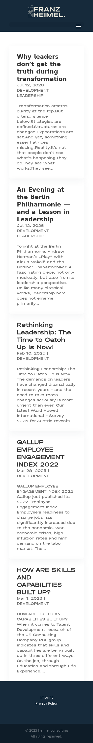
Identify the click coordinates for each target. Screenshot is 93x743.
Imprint (46, 697)
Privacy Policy (46, 703)
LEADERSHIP (30, 95)
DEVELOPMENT (32, 90)
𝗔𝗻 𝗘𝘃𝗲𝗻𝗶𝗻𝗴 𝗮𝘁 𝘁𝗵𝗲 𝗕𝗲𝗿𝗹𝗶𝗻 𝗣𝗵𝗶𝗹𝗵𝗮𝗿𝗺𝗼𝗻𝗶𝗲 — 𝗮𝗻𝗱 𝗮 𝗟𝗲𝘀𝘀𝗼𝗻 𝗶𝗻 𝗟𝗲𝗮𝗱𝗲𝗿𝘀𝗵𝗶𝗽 (43, 204)
